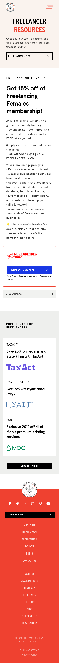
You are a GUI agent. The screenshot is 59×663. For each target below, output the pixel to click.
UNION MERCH (29, 532)
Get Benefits (29, 616)
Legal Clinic (29, 623)
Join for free (17, 514)
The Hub (29, 602)
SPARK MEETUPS (29, 581)
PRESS (29, 553)
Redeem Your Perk (23, 269)
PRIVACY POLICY (29, 655)
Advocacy (30, 588)
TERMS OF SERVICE (29, 650)
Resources (29, 595)
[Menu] (49, 7)
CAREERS (29, 574)
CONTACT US (29, 560)
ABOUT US (29, 525)
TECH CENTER (29, 539)
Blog (29, 609)
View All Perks (29, 466)
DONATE (29, 546)
